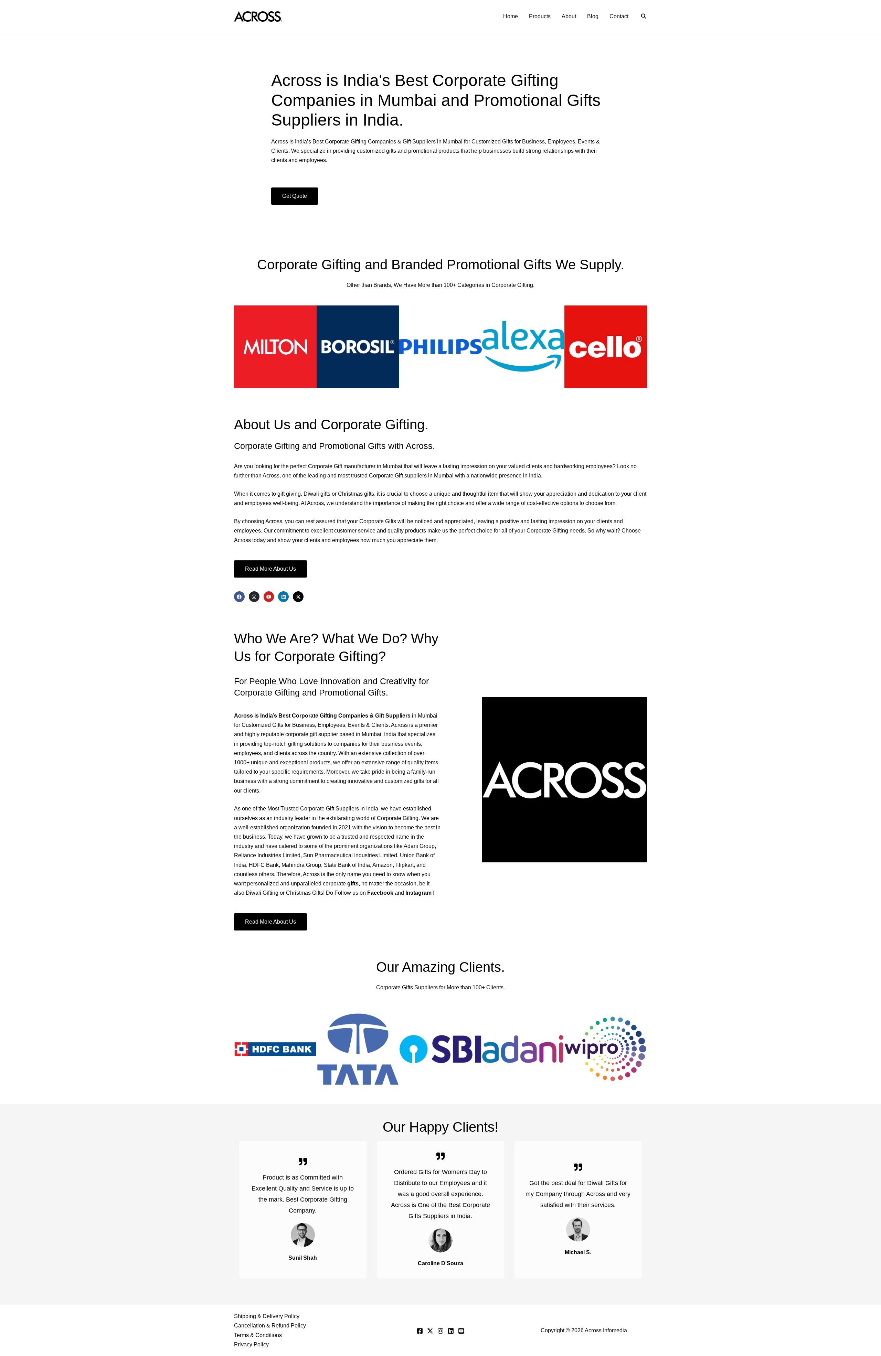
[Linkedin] (451, 1331)
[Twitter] (430, 1331)
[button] (644, 16)
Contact (618, 16)
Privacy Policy (251, 1344)
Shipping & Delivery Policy (266, 1316)
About (569, 16)
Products (540, 16)
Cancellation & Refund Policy (270, 1325)
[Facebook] (420, 1331)
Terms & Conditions (258, 1335)
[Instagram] (440, 1331)
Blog (592, 16)
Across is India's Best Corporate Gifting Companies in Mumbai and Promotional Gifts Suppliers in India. (436, 100)
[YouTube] (461, 1331)
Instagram (419, 893)
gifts (353, 883)
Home (510, 16)
